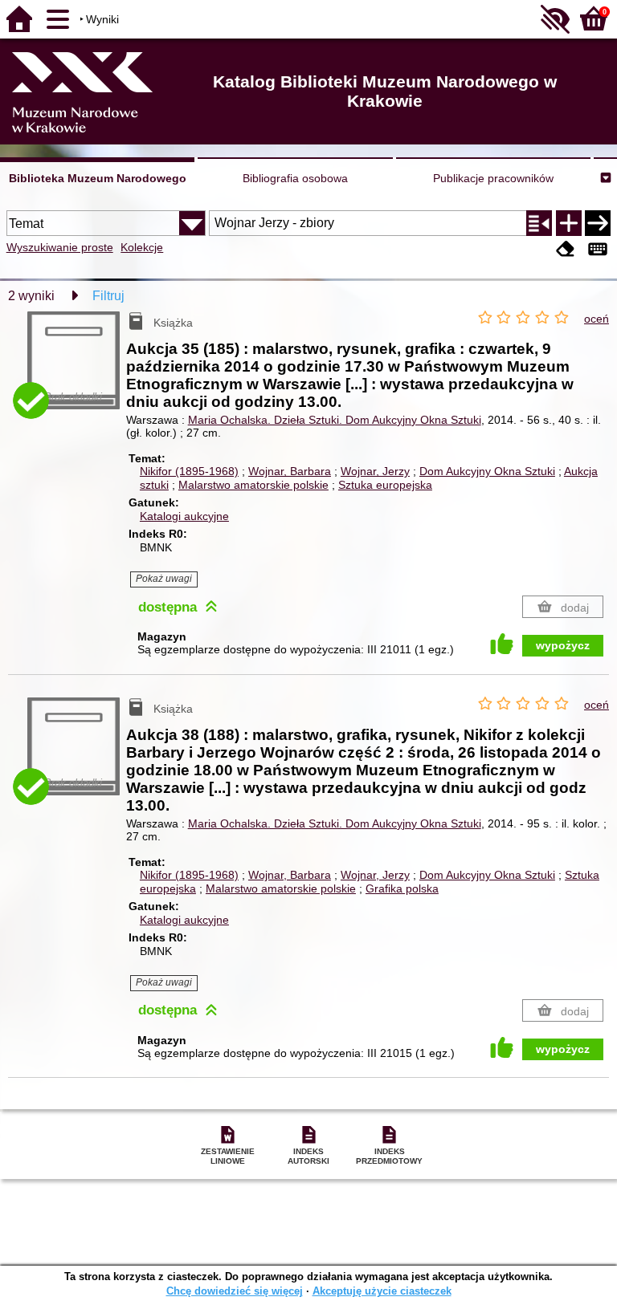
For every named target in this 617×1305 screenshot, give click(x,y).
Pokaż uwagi (164, 578)
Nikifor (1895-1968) (189, 471)
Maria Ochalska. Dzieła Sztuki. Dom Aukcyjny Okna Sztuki (334, 419)
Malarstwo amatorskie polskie (253, 484)
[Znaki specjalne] (598, 249)
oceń (596, 318)
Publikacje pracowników (493, 178)
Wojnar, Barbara (289, 471)
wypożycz (563, 645)
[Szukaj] (598, 223)
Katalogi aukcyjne (184, 516)
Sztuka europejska (385, 484)
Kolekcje (142, 247)
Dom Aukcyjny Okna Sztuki (487, 471)
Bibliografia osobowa (295, 178)
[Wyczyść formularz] (565, 249)
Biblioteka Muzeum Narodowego (97, 178)
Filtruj (108, 296)
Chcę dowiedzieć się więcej (234, 1291)
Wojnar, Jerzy (375, 471)
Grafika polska (402, 888)
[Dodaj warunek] (569, 223)
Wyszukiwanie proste (59, 247)
